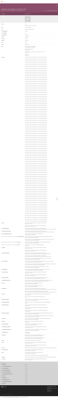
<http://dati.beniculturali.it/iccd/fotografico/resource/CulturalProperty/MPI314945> (36, 90)
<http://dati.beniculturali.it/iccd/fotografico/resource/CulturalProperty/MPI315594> (36, 137)
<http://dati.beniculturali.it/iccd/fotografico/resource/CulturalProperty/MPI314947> (36, 94)
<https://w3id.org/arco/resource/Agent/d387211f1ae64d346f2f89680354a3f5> (40, 229)
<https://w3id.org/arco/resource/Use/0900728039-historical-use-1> (34, 286)
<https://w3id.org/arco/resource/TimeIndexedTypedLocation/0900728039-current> (36, 330)
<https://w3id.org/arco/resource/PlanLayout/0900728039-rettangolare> (34, 245)
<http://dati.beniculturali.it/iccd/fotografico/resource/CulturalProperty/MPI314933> (36, 68)
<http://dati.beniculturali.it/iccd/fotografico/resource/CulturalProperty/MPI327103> (36, 170)
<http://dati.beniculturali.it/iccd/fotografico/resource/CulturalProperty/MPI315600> (36, 148)
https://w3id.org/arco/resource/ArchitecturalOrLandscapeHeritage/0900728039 (13, 10)
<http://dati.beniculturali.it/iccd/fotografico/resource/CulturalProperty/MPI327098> (36, 165)
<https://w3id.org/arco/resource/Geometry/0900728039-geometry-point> (35, 335)
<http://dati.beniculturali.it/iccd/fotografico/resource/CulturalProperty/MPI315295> (36, 118)
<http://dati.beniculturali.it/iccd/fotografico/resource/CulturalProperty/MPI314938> (36, 77)
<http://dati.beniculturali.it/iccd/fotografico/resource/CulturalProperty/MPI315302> (36, 131)
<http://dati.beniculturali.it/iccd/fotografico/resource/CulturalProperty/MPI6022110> (36, 191)
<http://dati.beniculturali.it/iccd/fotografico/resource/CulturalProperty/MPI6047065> (36, 217)
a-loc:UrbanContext (27, 332)
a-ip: (3, 318)
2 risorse (26, 364)
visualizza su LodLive (49, 387)
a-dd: (5, 299)
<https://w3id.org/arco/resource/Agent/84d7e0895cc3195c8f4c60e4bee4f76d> (35, 226)
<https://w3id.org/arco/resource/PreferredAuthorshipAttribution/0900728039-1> (38, 253)
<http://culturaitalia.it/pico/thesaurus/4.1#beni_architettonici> (33, 340)
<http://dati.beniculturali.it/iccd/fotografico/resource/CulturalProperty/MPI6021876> (36, 185)
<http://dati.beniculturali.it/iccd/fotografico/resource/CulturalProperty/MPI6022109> (36, 189)
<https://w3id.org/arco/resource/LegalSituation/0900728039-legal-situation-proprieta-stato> (37, 270)
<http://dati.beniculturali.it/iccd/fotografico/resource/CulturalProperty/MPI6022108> (36, 187)
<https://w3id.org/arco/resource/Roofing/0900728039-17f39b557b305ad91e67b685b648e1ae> (38, 242)
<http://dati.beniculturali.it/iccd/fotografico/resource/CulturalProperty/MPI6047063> (36, 213)
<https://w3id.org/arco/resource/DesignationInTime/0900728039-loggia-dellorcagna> (36, 311)
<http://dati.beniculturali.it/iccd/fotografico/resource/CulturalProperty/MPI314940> (36, 81)
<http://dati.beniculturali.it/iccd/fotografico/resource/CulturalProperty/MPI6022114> (36, 198)
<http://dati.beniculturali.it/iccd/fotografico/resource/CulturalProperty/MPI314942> (36, 85)
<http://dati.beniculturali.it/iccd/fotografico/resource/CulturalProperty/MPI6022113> (36, 196)
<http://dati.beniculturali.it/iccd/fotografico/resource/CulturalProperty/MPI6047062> (36, 211)
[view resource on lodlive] (56, 5)
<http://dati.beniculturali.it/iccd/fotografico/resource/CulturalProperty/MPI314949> (36, 98)
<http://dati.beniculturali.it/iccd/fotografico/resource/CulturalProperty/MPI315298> (36, 124)
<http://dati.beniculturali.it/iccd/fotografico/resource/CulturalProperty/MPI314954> (36, 105)
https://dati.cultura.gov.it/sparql (52, 386)
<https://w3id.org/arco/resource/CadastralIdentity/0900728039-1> (34, 324)
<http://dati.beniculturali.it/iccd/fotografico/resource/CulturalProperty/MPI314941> (36, 83)
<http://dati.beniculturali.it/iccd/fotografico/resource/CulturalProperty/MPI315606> (36, 159)
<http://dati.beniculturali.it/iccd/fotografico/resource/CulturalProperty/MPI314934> (36, 70)
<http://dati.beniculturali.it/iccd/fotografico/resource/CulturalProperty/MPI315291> (36, 111)
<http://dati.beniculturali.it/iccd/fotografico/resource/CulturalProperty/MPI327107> (36, 178)
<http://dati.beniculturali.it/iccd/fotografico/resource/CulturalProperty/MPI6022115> (36, 200)
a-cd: (3, 247)
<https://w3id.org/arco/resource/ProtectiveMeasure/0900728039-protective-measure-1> (37, 278)
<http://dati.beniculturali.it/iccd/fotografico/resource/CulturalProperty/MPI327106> (36, 176)
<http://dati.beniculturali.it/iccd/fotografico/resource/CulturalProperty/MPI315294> (36, 116)
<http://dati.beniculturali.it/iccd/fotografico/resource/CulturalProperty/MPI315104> (36, 109)
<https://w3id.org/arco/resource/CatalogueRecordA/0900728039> (34, 234)
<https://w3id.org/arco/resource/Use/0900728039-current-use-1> (34, 283)
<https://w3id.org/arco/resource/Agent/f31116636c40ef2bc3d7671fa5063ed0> (35, 223)
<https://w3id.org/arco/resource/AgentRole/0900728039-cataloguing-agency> (41, 289)
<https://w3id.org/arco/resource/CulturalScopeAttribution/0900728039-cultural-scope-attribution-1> (38, 259)
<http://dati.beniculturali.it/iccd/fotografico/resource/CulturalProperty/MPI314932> (36, 66)
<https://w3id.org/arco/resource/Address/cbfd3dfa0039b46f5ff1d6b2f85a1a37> (36, 327)
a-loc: (6, 326)
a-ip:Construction (27, 55)
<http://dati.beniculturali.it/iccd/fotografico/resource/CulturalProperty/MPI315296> (36, 120)
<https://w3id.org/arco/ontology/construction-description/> (12, 236)
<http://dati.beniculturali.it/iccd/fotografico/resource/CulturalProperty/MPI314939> (36, 79)
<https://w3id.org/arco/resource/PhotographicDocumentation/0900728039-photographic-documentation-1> (39, 261)
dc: (2, 27)
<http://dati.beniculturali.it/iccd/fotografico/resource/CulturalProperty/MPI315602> (36, 152)
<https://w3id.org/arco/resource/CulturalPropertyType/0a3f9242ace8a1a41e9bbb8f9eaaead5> (38, 302)
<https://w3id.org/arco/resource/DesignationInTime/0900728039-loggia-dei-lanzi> (36, 305)
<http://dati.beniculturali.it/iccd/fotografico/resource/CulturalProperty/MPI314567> (36, 57)
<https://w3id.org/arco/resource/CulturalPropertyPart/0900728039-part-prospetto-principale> (37, 294)
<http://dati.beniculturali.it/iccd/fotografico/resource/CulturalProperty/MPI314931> (36, 64)
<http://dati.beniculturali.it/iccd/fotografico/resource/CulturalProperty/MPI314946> (36, 92)
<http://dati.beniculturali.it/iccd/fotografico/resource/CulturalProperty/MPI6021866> (36, 183)
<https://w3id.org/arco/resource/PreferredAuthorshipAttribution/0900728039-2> (38, 256)
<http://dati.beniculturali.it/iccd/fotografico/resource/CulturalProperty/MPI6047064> (36, 215)
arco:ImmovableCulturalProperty (29, 49)
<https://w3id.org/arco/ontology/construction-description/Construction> (35, 52)
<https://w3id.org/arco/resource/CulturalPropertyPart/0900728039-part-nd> (35, 297)
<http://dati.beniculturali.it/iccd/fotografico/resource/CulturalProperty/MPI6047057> (36, 202)
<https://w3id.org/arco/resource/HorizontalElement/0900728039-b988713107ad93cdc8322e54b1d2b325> (39, 240)
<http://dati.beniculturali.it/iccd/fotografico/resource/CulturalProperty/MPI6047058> (36, 204)
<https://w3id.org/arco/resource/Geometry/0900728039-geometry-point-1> (35, 338)
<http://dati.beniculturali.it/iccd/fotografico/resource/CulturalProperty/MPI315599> (36, 146)
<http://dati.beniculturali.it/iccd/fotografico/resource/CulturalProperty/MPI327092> (36, 163)
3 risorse (26, 368)
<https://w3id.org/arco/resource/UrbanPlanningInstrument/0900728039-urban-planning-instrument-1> (38, 280)
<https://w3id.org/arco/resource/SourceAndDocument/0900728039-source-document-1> (37, 267)
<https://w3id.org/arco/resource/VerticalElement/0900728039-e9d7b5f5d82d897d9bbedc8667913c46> (39, 237)
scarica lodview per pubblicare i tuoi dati (7, 394)
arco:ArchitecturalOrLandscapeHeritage (30, 47)
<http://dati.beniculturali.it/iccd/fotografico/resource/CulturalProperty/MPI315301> (36, 129)
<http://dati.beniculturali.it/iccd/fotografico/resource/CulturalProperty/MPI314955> (36, 107)
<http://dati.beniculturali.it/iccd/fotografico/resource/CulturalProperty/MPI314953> (36, 103)
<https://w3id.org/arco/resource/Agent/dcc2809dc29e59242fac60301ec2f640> (39, 231)
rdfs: (3, 13)
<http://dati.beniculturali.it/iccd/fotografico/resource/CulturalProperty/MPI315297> (36, 122)
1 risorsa (26, 366)
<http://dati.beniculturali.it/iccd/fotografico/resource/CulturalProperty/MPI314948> (36, 96)
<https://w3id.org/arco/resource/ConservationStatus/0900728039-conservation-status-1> (37, 300)
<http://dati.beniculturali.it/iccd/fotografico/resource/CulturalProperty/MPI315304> (36, 135)
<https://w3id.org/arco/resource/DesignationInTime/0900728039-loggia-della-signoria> (36, 308)
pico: (2, 342)
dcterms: (4, 349)
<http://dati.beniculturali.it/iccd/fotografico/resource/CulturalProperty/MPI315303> (36, 133)
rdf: (2, 46)
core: (3, 288)
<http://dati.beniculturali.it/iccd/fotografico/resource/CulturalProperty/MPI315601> (36, 150)
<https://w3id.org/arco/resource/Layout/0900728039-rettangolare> (34, 321)
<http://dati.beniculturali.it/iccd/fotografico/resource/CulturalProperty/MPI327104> (36, 172)
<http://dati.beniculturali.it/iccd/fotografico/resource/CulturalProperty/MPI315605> (36, 157)
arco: (4, 31)
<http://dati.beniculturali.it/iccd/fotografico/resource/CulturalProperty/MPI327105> (36, 174)
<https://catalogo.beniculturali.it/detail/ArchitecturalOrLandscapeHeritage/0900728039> (36, 355)
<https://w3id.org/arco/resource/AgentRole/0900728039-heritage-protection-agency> (41, 291)
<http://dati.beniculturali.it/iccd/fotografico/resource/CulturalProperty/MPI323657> (36, 161)
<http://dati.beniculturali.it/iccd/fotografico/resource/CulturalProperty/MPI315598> (36, 144)
